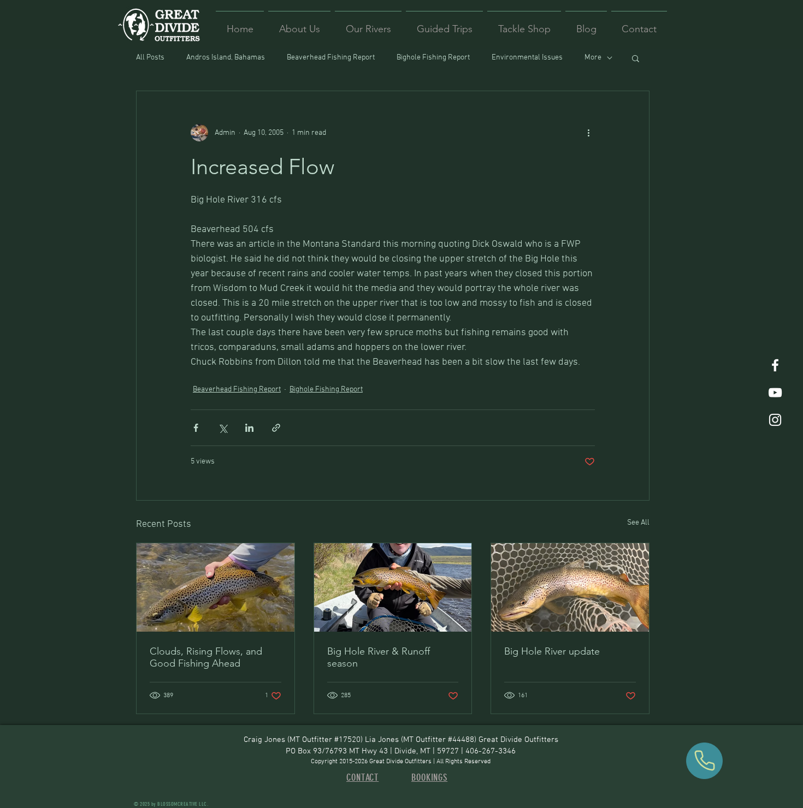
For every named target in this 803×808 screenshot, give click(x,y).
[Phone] (704, 760)
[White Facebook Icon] (775, 365)
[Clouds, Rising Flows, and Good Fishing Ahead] (215, 587)
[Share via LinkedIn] (249, 428)
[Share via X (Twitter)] (222, 428)
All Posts (150, 57)
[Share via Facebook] (196, 428)
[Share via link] (276, 428)
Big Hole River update (552, 651)
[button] (635, 58)
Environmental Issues (527, 57)
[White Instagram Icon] (775, 420)
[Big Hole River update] (570, 587)
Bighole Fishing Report (433, 57)
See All (638, 522)
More (592, 57)
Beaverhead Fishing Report (331, 57)
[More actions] (588, 132)
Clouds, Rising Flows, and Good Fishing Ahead (206, 657)
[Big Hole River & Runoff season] (393, 587)
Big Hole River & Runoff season (378, 657)
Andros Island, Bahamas (225, 57)
